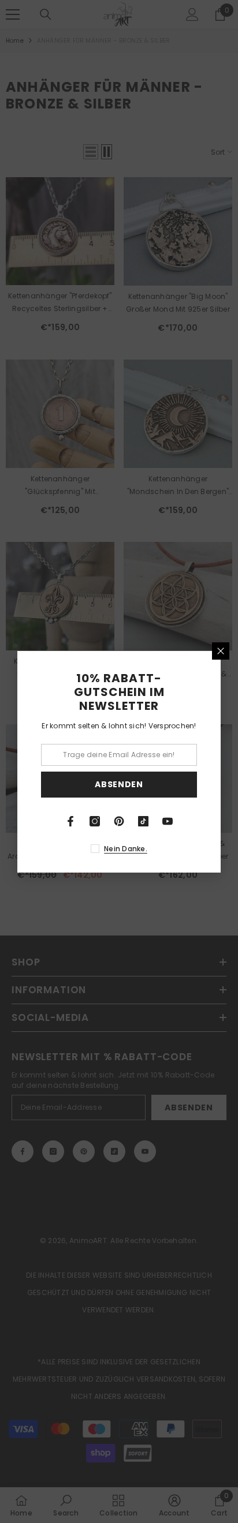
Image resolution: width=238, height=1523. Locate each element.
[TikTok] (143, 821)
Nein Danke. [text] (125, 849)
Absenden (119, 784)
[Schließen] (220, 651)
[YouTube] (167, 821)
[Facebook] (70, 821)
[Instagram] (95, 821)
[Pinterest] (119, 821)
